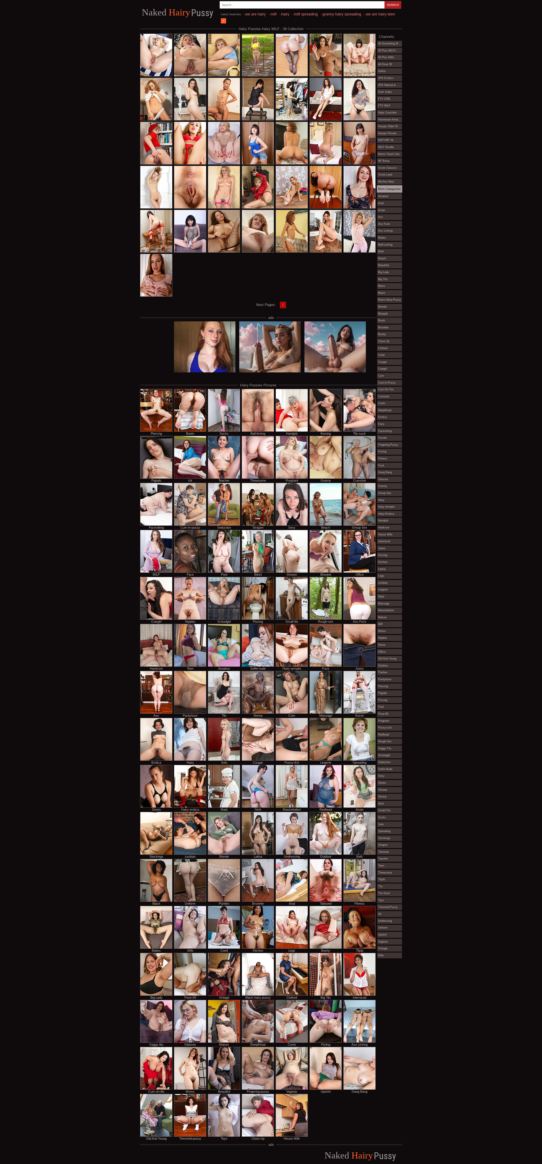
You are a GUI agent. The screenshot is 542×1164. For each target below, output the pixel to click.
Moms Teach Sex (389, 154)
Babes (156, 950)
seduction (384, 762)
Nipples (190, 621)
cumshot (383, 396)
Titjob (359, 950)
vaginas (383, 941)
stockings (384, 838)
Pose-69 (190, 997)
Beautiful (224, 1091)
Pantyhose (190, 715)
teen (381, 865)
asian (381, 210)
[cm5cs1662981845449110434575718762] (156, 187)
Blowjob (325, 574)
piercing (383, 686)
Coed (224, 950)
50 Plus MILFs (387, 50)
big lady (383, 272)
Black (156, 903)
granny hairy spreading (341, 14)
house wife (385, 534)
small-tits (384, 810)
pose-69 (383, 713)
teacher (383, 858)
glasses (383, 479)
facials (382, 437)
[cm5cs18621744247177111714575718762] (190, 231)
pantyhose (384, 679)
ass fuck (384, 223)
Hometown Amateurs (390, 119)
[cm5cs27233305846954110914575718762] (258, 187)
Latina (258, 856)
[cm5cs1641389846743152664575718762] (326, 143)
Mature (224, 1044)
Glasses (190, 1044)
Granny (326, 480)
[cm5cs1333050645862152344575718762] (258, 143)
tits (380, 886)
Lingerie (325, 762)
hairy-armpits (386, 506)
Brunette (258, 903)
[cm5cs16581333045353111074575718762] (292, 187)
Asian (360, 809)
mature (382, 617)
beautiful (383, 265)
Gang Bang (359, 1091)
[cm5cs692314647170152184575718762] (224, 143)
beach (382, 258)
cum (381, 375)
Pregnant (292, 480)
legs (381, 575)
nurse (381, 644)
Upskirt (326, 1091)
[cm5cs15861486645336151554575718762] (190, 187)
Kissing (326, 433)
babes (382, 237)
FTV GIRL (384, 98)
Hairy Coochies (387, 112)
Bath (359, 856)
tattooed (383, 851)
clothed (382, 348)
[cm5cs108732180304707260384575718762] (326, 55)
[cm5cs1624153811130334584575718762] (190, 55)
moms (382, 631)
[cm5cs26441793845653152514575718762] (156, 231)
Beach (325, 527)
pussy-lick (385, 727)
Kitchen (258, 950)
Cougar (258, 762)
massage (383, 603)
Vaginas (291, 1091)
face (381, 424)
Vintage (224, 997)
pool (381, 706)
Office (359, 574)
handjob (383, 520)
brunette (383, 327)
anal (381, 203)
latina (382, 569)
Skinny (258, 715)
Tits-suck (359, 433)
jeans (382, 548)
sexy (381, 775)
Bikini (258, 574)
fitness (382, 458)
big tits (383, 279)
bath (381, 251)
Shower (291, 574)
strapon (383, 844)
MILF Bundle (386, 147)
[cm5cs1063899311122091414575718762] (292, 55)
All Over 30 (385, 64)
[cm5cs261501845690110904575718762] (156, 143)
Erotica (156, 762)
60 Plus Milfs (386, 57)
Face (190, 574)
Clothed (291, 997)
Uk (190, 480)
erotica (382, 417)
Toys (224, 1138)
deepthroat (384, 410)
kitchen (382, 562)
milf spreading (306, 14)
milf (274, 14)
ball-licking (385, 244)
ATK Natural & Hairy (390, 85)
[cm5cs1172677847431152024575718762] (190, 143)
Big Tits (326, 997)
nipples (382, 637)
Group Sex (359, 527)
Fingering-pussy (258, 1091)
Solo (224, 762)
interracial (384, 541)
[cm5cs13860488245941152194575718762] (326, 187)
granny (382, 486)
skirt (381, 803)
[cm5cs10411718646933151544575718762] (326, 99)
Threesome (258, 480)
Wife (190, 950)
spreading (384, 831)
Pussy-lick (292, 762)
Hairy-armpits (291, 668)
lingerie (383, 589)
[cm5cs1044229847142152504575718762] (292, 143)
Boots (190, 433)
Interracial (359, 997)
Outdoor (325, 856)
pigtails (382, 693)
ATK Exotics (386, 78)
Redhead (325, 809)
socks (382, 817)
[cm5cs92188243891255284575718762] (156, 99)
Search (393, 5)
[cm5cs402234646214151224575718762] (258, 99)
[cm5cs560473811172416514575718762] (224, 55)
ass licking (385, 230)
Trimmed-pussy (190, 1138)
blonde (382, 306)
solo (381, 824)
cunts (381, 403)
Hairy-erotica (190, 809)
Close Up (258, 1138)
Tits (224, 715)
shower (382, 789)
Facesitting (156, 527)
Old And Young (156, 1138)
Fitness (359, 903)
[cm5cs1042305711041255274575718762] (359, 55)
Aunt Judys (385, 91)
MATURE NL (386, 140)
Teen (190, 668)
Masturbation (292, 809)
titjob (381, 879)
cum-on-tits (386, 389)
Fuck (325, 668)
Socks (224, 433)
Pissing (258, 621)
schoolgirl (384, 755)
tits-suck (384, 893)
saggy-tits (384, 748)
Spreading (359, 762)
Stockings (156, 856)
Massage (325, 715)
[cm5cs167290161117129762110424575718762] (292, 99)
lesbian (383, 582)
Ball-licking (257, 433)
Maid (224, 809)
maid (381, 596)
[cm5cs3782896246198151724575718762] (326, 231)
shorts (382, 782)
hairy (285, 14)
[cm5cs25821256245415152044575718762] (156, 275)
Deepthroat (257, 1044)
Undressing (292, 856)
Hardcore (156, 668)
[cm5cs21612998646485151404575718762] (258, 231)
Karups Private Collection (390, 133)
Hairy (177, 12)
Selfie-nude (258, 668)
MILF (156, 574)
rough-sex (385, 741)
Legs (291, 950)
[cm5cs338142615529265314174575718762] (190, 99)
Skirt (258, 809)
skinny (382, 796)
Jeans (359, 668)
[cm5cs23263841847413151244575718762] (224, 231)
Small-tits (291, 621)
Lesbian (190, 856)
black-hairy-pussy (389, 299)
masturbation (386, 610)
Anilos (382, 71)
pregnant (383, 720)
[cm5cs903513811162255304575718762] (224, 99)
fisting (382, 451)
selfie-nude (385, 769)
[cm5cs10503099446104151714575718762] (224, 187)
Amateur (224, 668)
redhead (383, 734)
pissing (382, 700)
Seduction (224, 527)
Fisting (325, 1044)
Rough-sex (325, 621)
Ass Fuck (359, 621)
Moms (190, 1091)
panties (382, 672)
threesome (385, 872)
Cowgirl (156, 621)
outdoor (383, 665)
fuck (381, 465)
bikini (381, 286)
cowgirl (382, 368)
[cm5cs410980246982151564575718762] (292, 231)
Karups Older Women (390, 126)
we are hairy (255, 14)
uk (380, 913)
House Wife (292, 1138)
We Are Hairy (386, 181)
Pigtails (156, 480)
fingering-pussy (388, 444)
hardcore (383, 527)
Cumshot (359, 480)
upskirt (382, 934)
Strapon (258, 527)
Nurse (359, 715)
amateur (383, 196)
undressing (385, 920)
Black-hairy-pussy (258, 997)
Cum (291, 715)
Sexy (291, 527)
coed (381, 355)
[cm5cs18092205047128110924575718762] (359, 231)
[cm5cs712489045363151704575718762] (359, 99)
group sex (384, 493)
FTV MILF (384, 105)
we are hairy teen (380, 14)
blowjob (383, 313)
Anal (292, 903)
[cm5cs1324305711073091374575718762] (156, 55)
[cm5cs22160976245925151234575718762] (359, 143)
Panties (224, 903)
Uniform (190, 903)
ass (380, 216)
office (382, 651)
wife (381, 955)
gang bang (385, 472)
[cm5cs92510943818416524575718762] (258, 55)
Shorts (156, 809)
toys (381, 900)
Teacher (224, 480)
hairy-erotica (386, 513)
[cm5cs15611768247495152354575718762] (359, 187)
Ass (156, 715)
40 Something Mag (389, 43)
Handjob (291, 433)
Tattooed (326, 903)
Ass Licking (359, 1044)
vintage (382, 948)
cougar (382, 362)
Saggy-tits (156, 1044)
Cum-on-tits (156, 1091)
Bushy (325, 950)
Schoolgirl (224, 621)
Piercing (156, 433)
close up (383, 341)
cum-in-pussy (387, 382)
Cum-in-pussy (190, 527)
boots (381, 320)
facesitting (385, 431)
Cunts (292, 1044)
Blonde (224, 856)
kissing (382, 555)
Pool (224, 574)
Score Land (385, 174)
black (381, 292)
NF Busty (384, 160)
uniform (383, 927)
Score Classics (387, 167)
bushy (382, 334)
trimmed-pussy (388, 907)
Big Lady (156, 997)
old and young (387, 658)
